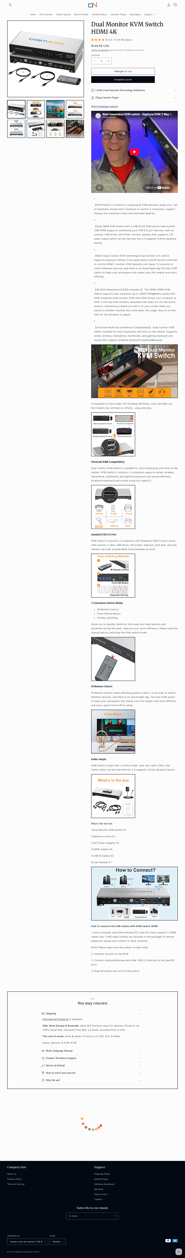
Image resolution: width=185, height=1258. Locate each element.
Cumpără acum (123, 79)
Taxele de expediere (100, 50)
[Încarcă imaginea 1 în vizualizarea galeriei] (16, 109)
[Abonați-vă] (115, 1215)
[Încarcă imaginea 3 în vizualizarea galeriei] (55, 109)
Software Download (104, 1184)
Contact (98, 1199)
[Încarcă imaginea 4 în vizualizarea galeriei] (75, 109)
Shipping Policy (102, 1174)
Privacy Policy (14, 1179)
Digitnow (19, 1252)
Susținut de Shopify (31, 1252)
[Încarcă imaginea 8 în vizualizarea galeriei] (75, 129)
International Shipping (55, 1019)
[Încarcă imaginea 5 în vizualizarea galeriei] (16, 129)
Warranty (98, 1189)
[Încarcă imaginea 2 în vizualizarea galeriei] (36, 109)
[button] (10, 5)
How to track (100, 1194)
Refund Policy (101, 1179)
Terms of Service (16, 1184)
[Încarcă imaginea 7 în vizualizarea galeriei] (55, 129)
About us (11, 1174)
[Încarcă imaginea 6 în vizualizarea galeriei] (36, 129)
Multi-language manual (104, 106)
